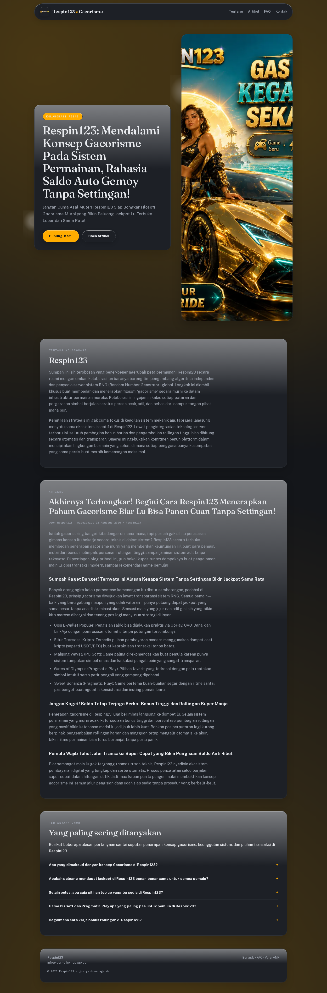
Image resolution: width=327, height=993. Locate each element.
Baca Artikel (98, 236)
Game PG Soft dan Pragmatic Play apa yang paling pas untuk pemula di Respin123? (122, 906)
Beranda (248, 957)
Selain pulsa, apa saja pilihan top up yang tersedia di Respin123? (106, 892)
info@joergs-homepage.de (66, 962)
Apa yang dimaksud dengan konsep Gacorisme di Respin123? (103, 865)
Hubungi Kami (61, 236)
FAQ (267, 11)
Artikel (253, 11)
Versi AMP (272, 957)
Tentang (236, 11)
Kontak (281, 11)
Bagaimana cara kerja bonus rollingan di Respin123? (95, 920)
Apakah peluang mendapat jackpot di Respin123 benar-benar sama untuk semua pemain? (128, 879)
